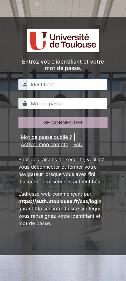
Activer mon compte (44, 144)
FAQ (78, 144)
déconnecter (45, 167)
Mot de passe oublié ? (46, 137)
